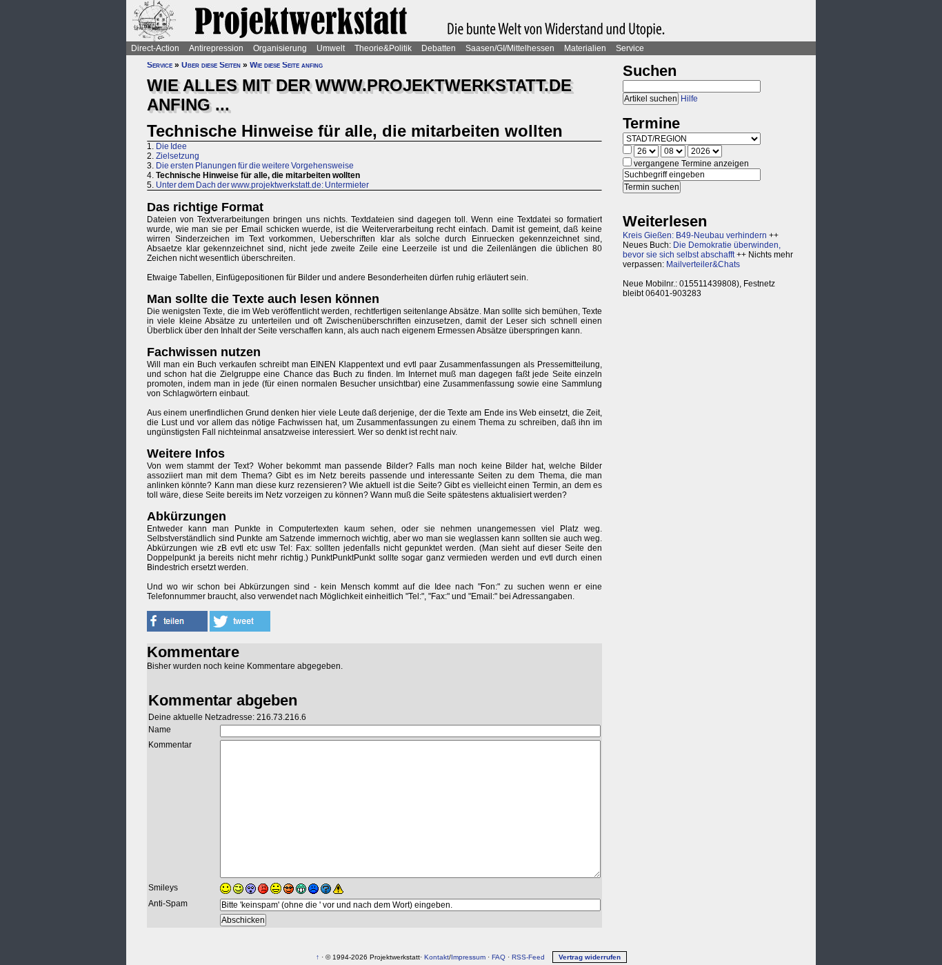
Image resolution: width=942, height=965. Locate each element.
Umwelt (331, 48)
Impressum (468, 957)
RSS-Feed (528, 957)
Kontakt (436, 957)
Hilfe (689, 99)
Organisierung (280, 48)
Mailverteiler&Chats (703, 264)
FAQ (498, 957)
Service (630, 48)
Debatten (438, 48)
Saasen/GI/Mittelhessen (509, 48)
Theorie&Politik (383, 48)
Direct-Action (155, 48)
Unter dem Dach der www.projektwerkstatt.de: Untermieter (262, 185)
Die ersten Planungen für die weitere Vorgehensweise (255, 165)
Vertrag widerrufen (590, 957)
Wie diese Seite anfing (286, 65)
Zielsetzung (177, 156)
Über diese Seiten (211, 65)
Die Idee (171, 146)
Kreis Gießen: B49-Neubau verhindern (695, 235)
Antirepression (216, 48)
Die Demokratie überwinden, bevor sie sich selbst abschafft (702, 250)
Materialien (585, 48)
